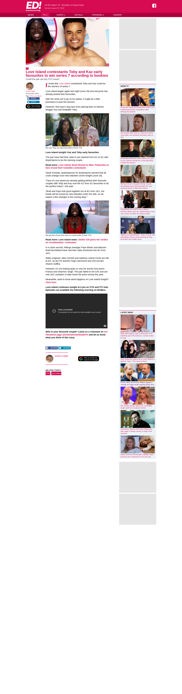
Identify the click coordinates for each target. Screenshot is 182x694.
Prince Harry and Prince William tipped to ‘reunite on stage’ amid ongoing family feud (137, 383)
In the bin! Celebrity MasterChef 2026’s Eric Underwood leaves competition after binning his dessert (138, 109)
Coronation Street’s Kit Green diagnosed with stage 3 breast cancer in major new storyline (136, 431)
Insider (118, 15)
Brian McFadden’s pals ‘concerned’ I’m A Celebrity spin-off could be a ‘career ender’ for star (137, 336)
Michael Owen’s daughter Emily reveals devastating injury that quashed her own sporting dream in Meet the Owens (136, 186)
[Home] (34, 6)
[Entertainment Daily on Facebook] (154, 5)
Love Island (37, 96)
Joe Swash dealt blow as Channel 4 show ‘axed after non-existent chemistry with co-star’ (137, 135)
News (31, 15)
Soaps (61, 15)
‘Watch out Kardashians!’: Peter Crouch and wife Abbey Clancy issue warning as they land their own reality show (138, 237)
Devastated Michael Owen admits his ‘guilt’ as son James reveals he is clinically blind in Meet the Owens (137, 160)
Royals (79, 15)
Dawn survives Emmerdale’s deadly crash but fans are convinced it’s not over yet (137, 456)
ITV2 (31, 96)
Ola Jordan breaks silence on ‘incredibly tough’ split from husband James (136, 407)
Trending (98, 15)
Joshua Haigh (30, 91)
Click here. (51, 282)
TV (45, 15)
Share (33, 98)
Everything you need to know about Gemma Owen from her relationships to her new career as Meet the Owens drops (138, 211)
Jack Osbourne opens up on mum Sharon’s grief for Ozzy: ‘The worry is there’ (138, 360)
